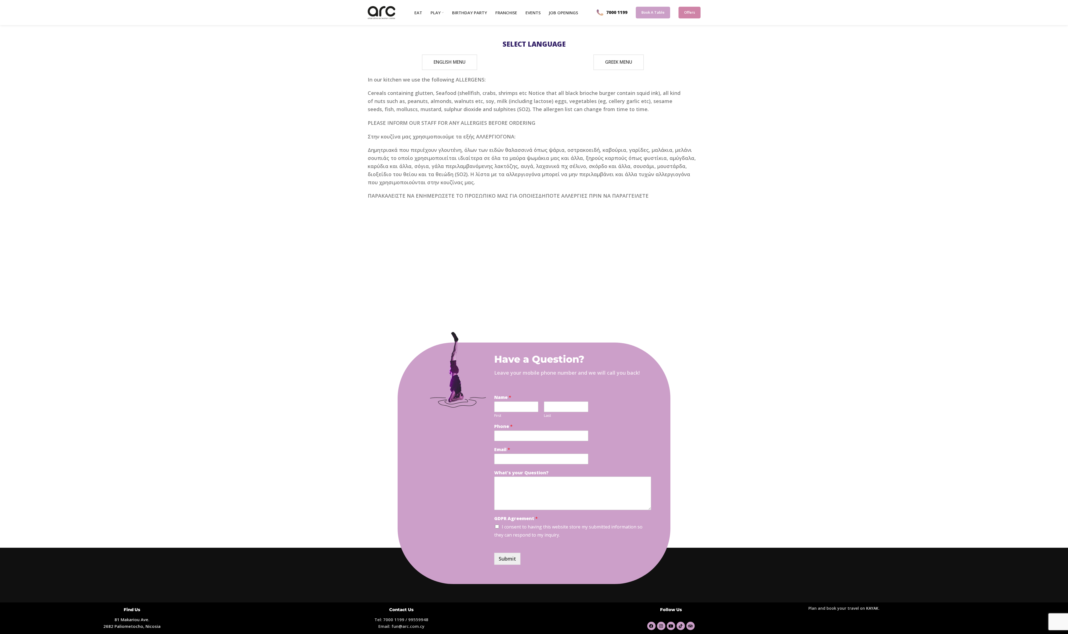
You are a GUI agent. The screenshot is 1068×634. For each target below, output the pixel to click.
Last (547, 415)
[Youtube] (671, 626)
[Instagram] (661, 626)
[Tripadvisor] (690, 626)
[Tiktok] (681, 626)
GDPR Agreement (516, 518)
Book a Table (653, 12)
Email (502, 450)
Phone (503, 426)
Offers (689, 12)
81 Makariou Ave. (131, 619)
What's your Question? (521, 473)
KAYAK (872, 608)
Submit (507, 558)
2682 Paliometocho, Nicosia (132, 626)
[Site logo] (382, 12)
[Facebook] (651, 626)
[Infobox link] (612, 12)
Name (502, 397)
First (497, 415)
